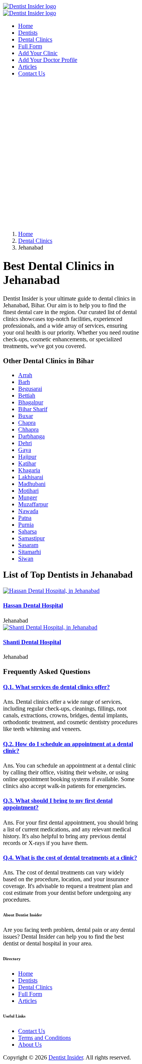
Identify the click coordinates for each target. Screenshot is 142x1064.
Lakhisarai (30, 477)
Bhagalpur (30, 402)
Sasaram (28, 545)
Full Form (30, 46)
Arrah (25, 375)
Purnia (26, 524)
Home (25, 26)
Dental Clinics (35, 39)
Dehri (25, 443)
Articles (27, 66)
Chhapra (28, 429)
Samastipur (31, 538)
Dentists (27, 32)
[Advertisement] (71, 154)
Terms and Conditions (44, 1038)
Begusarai (30, 389)
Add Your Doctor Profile (47, 60)
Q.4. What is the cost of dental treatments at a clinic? (70, 857)
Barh (24, 382)
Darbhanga (31, 436)
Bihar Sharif (32, 409)
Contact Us (31, 73)
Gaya (24, 450)
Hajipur (27, 456)
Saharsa (27, 531)
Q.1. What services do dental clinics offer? (56, 687)
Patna (24, 518)
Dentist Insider (65, 1057)
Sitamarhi (29, 552)
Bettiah (26, 395)
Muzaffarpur (33, 504)
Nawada (28, 511)
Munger (27, 497)
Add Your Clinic (38, 53)
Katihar (27, 463)
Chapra (27, 422)
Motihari (28, 490)
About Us (30, 1044)
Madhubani (31, 484)
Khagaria (29, 470)
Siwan (25, 558)
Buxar (25, 416)
